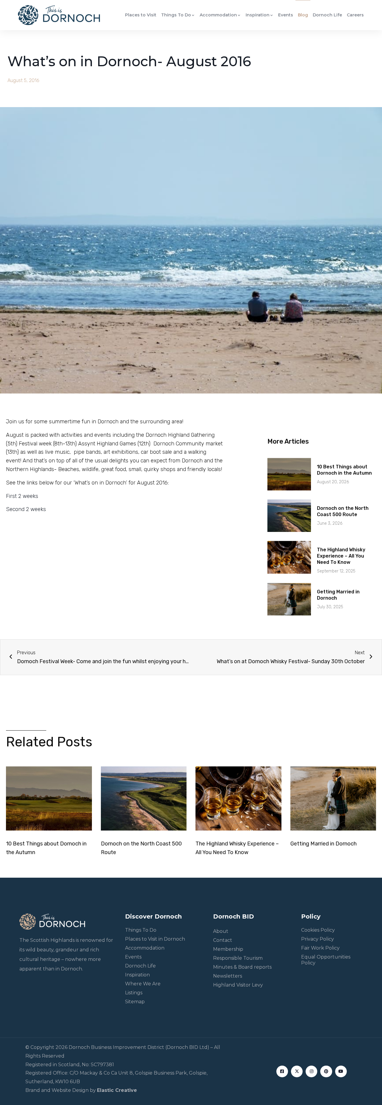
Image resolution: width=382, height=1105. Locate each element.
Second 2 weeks (26, 509)
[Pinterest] (326, 1071)
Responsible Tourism (238, 958)
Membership (228, 949)
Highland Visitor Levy (238, 985)
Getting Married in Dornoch (323, 843)
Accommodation (218, 15)
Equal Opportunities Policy (325, 960)
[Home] (59, 15)
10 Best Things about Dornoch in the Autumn (344, 470)
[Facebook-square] (282, 1071)
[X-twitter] (297, 1071)
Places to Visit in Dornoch (155, 939)
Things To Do (176, 15)
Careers (355, 15)
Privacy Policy (317, 939)
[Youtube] (341, 1071)
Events (285, 15)
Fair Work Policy (320, 948)
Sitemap (135, 1001)
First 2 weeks (22, 496)
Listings (133, 993)
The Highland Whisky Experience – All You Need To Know (341, 556)
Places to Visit (140, 15)
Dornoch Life (327, 15)
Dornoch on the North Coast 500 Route (343, 511)
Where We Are (143, 984)
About (220, 931)
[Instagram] (311, 1071)
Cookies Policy (318, 930)
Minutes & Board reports (242, 967)
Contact (222, 940)
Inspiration (257, 15)
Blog (303, 15)
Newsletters (227, 976)
